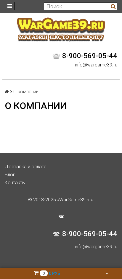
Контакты (15, 182)
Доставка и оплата (25, 166)
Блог (10, 174)
